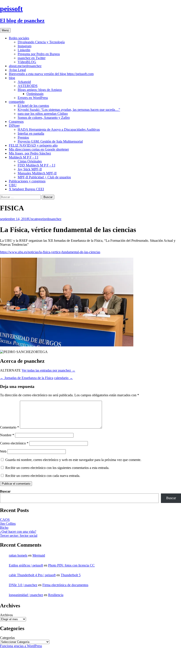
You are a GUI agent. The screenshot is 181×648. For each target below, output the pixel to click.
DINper (14, 125)
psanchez (55, 219)
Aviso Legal (17, 70)
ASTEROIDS (28, 86)
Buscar (5, 491)
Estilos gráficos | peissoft (26, 565)
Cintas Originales (30, 161)
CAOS (5, 519)
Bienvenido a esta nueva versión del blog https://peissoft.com (51, 74)
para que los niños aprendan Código (43, 113)
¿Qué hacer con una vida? (18, 531)
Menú (5, 30)
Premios (23, 137)
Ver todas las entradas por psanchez (48, 370)
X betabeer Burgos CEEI (26, 189)
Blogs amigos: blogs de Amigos (40, 90)
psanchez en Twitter (31, 58)
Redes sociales (19, 38)
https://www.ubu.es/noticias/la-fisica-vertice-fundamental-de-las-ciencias (50, 252)
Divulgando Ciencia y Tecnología (41, 42)
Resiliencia (55, 595)
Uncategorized (38, 219)
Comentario (9, 427)
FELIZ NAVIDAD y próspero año (33, 145)
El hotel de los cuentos (33, 106)
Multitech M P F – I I (23, 157)
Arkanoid (24, 82)
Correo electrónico (14, 443)
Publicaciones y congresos (27, 181)
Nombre (7, 435)
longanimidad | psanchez (26, 595)
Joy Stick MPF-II (30, 169)
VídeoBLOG (27, 62)
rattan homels (18, 555)
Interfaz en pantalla (31, 133)
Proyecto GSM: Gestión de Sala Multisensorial (50, 141)
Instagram (24, 46)
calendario (63, 378)
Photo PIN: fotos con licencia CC (71, 565)
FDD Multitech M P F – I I (36, 165)
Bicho (4, 527)
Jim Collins (8, 523)
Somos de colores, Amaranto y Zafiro (44, 117)
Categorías (7, 638)
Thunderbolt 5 (71, 575)
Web (3, 451)
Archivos (6, 615)
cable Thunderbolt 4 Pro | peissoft (32, 575)
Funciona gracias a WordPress (21, 646)
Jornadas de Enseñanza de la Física (26, 378)
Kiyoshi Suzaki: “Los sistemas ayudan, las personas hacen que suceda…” (69, 109)
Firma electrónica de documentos (65, 585)
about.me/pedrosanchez (25, 66)
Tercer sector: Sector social (18, 535)
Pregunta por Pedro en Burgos (39, 54)
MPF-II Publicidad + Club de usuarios (44, 177)
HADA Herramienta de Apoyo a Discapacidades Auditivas (59, 129)
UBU (13, 185)
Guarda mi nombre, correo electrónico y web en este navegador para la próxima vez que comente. (73, 460)
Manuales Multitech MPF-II (37, 173)
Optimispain (34, 94)
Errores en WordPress (33, 98)
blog (12, 78)
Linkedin (24, 50)
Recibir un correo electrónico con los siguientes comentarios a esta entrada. (57, 468)
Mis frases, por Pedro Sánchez (30, 153)
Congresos (16, 121)
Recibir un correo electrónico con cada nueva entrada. (42, 476)
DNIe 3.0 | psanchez (23, 585)
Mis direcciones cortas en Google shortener (39, 149)
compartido (17, 102)
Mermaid (38, 555)
